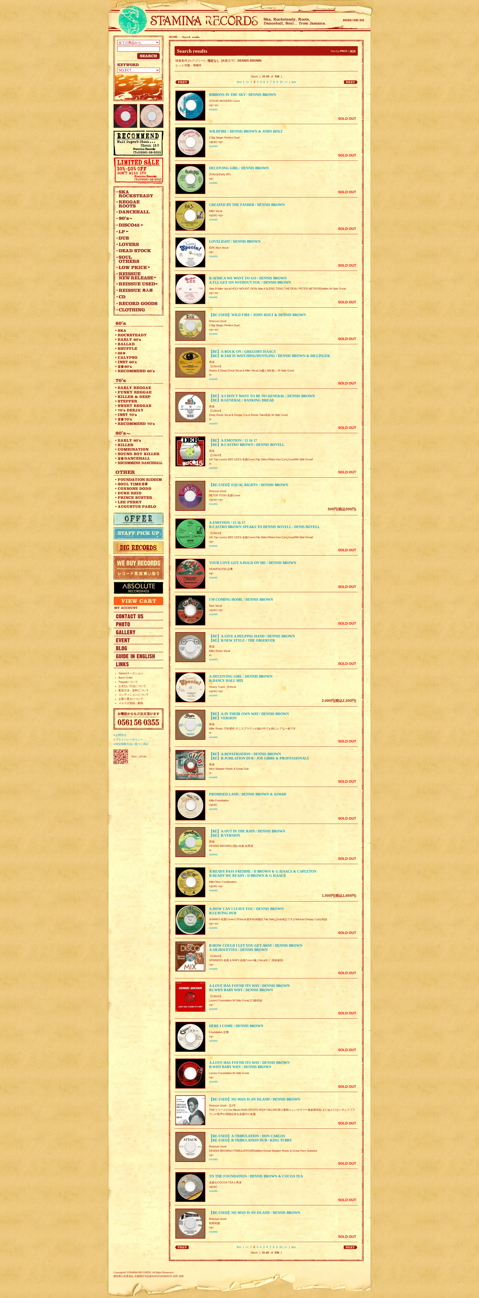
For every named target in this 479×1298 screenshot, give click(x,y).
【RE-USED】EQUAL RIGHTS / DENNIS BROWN (248, 485)
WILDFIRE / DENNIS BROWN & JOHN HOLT (246, 131)
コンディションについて (134, 694)
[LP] (137, 231)
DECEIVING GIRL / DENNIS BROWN (239, 168)
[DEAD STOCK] (137, 251)
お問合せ (121, 735)
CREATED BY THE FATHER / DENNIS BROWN (247, 205)
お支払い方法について (132, 686)
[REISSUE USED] (137, 284)
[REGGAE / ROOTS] (137, 204)
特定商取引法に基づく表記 (132, 743)
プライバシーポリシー (129, 739)
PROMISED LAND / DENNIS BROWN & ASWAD (247, 794)
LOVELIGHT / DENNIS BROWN (234, 241)
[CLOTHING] (137, 310)
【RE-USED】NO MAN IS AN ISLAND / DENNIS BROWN (254, 1099)
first (239, 81)
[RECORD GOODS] (137, 303)
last (294, 81)
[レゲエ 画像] (138, 624)
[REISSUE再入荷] (137, 290)
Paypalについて (128, 681)
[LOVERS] (137, 244)
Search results (191, 36)
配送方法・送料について (134, 690)
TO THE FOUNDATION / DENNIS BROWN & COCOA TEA (256, 1176)
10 (281, 81)
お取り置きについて (131, 698)
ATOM (142, 756)
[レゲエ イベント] (138, 640)
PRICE (344, 51)
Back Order (126, 677)
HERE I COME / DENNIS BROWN (236, 1026)
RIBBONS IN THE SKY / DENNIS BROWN (242, 95)
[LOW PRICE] (137, 267)
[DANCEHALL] (137, 212)
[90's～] (137, 218)
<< (247, 81)
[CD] (137, 297)
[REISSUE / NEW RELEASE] (137, 276)
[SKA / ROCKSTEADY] (137, 194)
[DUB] (137, 238)
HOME (173, 36)
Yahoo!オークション (131, 673)
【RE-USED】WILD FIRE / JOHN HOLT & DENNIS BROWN (257, 315)
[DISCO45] (137, 225)
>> (285, 81)
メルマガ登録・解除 (131, 703)
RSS (134, 756)
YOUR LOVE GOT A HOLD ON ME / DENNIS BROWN (252, 563)
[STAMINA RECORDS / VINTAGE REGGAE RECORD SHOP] (186, 20)
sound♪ (213, 109)
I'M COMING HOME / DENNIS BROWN (241, 599)
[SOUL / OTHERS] (137, 259)
